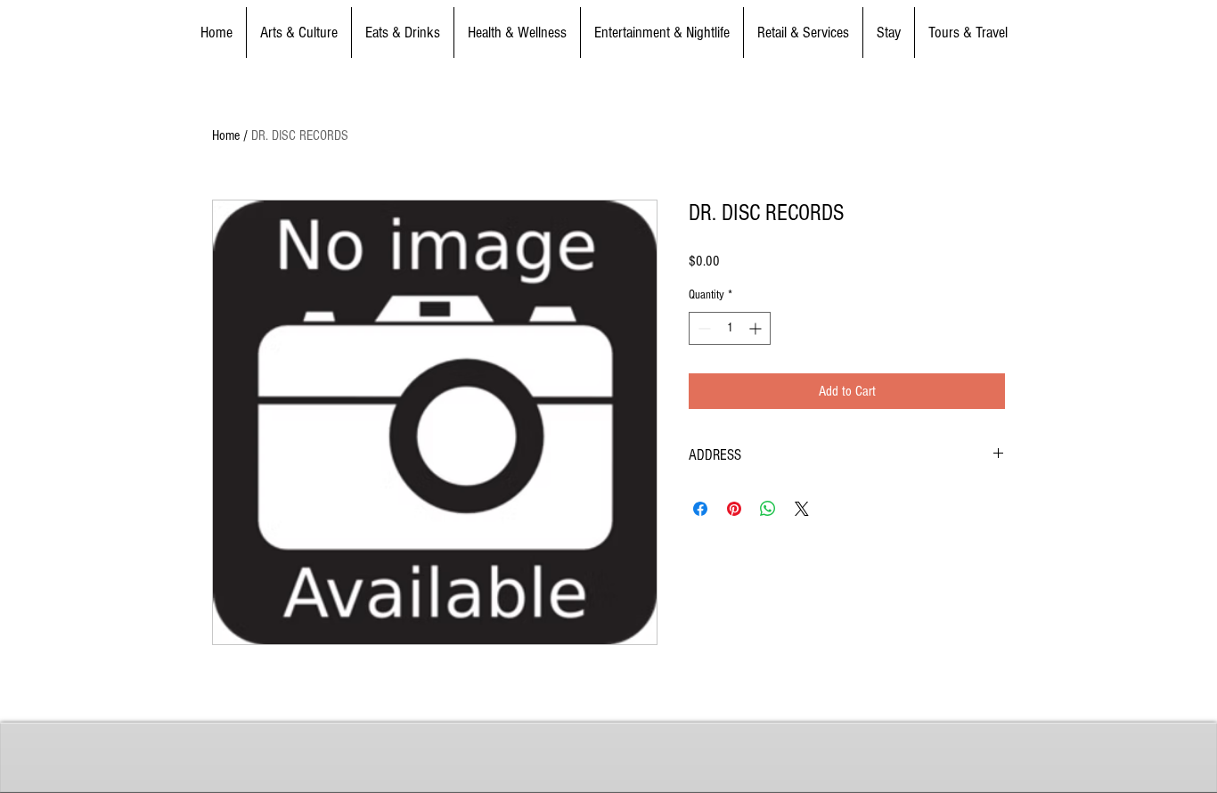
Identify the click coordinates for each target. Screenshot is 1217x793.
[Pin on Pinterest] (734, 508)
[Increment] (757, 328)
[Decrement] (702, 328)
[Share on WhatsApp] (768, 508)
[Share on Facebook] (700, 508)
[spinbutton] (730, 328)
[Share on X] (802, 508)
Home (226, 135)
